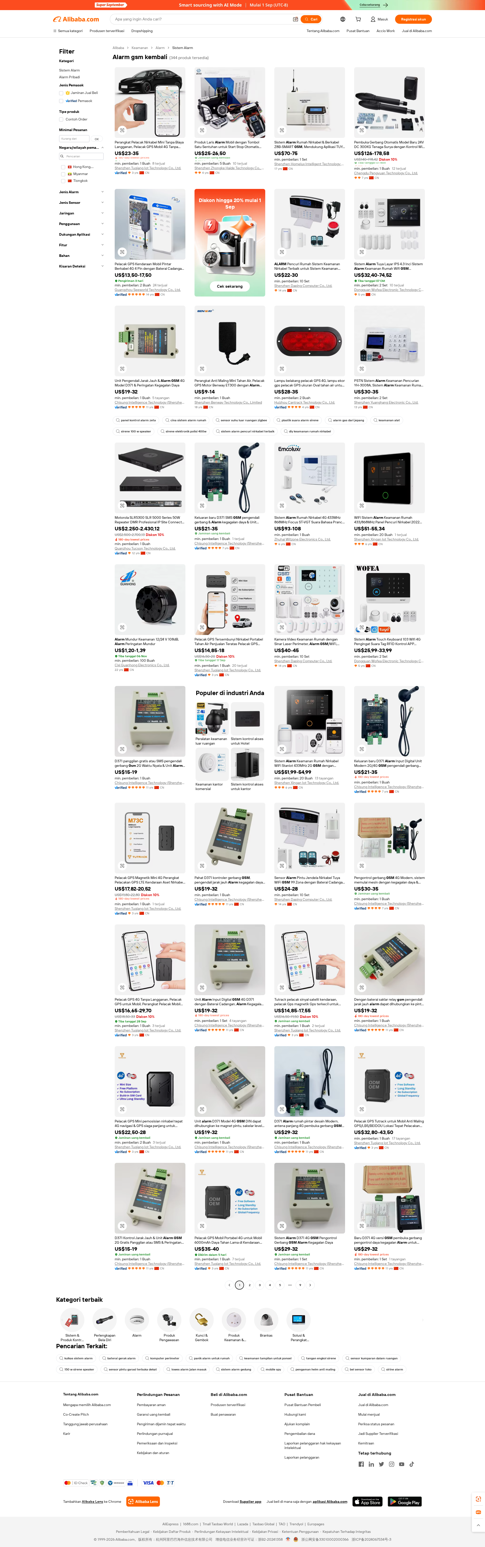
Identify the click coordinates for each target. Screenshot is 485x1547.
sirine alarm (394, 1369)
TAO (282, 1524)
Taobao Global (263, 1524)
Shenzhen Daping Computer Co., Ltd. (303, 286)
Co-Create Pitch (76, 1414)
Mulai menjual (369, 1414)
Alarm (160, 48)
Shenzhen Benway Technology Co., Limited (228, 402)
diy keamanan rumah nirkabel (310, 431)
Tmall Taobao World (218, 1524)
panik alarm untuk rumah (212, 1358)
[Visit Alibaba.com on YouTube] (402, 1464)
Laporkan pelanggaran (301, 1457)
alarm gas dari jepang (348, 420)
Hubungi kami (295, 1414)
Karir (66, 1434)
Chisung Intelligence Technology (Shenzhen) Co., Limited (150, 402)
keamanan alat (389, 420)
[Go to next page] (310, 1285)
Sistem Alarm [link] (182, 48)
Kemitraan (366, 1443)
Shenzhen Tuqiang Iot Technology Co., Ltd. (148, 168)
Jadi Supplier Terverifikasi (378, 1434)
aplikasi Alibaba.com (330, 1502)
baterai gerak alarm (121, 1358)
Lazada (242, 1524)
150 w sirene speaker (79, 1369)
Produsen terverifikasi (228, 1405)
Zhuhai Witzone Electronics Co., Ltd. (302, 539)
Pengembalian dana (299, 1434)
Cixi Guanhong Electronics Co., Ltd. (142, 665)
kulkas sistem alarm (78, 1358)
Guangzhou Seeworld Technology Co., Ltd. (148, 290)
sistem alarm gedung (236, 1369)
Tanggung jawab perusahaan (85, 1424)
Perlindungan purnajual (155, 1434)
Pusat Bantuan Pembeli (302, 1405)
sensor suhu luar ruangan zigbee (244, 420)
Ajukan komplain (297, 1424)
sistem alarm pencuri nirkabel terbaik (247, 431)
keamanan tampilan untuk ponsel (268, 1358)
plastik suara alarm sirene (300, 420)
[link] (478, 1499)
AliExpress (170, 1524)
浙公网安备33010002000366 (325, 1539)
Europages (315, 1524)
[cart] (359, 20)
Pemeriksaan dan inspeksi (157, 1443)
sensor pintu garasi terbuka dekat (133, 1369)
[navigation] (81, 667)
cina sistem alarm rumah (188, 420)
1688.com (190, 1524)
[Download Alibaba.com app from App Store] (367, 1501)
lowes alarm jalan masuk (189, 1369)
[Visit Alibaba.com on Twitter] (381, 1464)
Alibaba (118, 48)
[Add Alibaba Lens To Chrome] (143, 1501)
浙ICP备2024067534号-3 (371, 1539)
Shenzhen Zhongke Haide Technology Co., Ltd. (230, 168)
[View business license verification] (288, 1539)
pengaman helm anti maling (315, 1369)
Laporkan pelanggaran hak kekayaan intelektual (312, 1445)
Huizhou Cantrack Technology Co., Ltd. (304, 402)
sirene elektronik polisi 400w (186, 431)
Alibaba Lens (92, 1502)
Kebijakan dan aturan (153, 1453)
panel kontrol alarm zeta (138, 420)
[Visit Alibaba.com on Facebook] (361, 1464)
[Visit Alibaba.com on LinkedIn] (371, 1464)
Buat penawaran (223, 1414)
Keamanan (140, 48)
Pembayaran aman (151, 1405)
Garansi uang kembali (153, 1414)
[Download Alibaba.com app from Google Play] (405, 1501)
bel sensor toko (361, 1369)
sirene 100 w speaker (136, 431)
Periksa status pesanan (376, 1424)
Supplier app (250, 1502)
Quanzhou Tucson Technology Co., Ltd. (145, 548)
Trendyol (296, 1524)
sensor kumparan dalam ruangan (374, 1358)
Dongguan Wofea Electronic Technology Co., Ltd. (389, 290)
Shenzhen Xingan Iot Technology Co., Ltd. (386, 539)
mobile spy (273, 1369)
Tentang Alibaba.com (80, 1394)
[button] (296, 19)
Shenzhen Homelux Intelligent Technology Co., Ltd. (309, 164)
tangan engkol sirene (321, 1358)
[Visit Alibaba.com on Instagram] (392, 1464)
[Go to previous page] (229, 1285)
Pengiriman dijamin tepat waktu (161, 1424)
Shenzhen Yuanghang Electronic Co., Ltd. (386, 402)
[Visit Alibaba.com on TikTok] (412, 1464)
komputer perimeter (164, 1358)
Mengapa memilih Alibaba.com (87, 1405)
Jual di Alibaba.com (373, 1405)
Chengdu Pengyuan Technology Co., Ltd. (386, 173)
